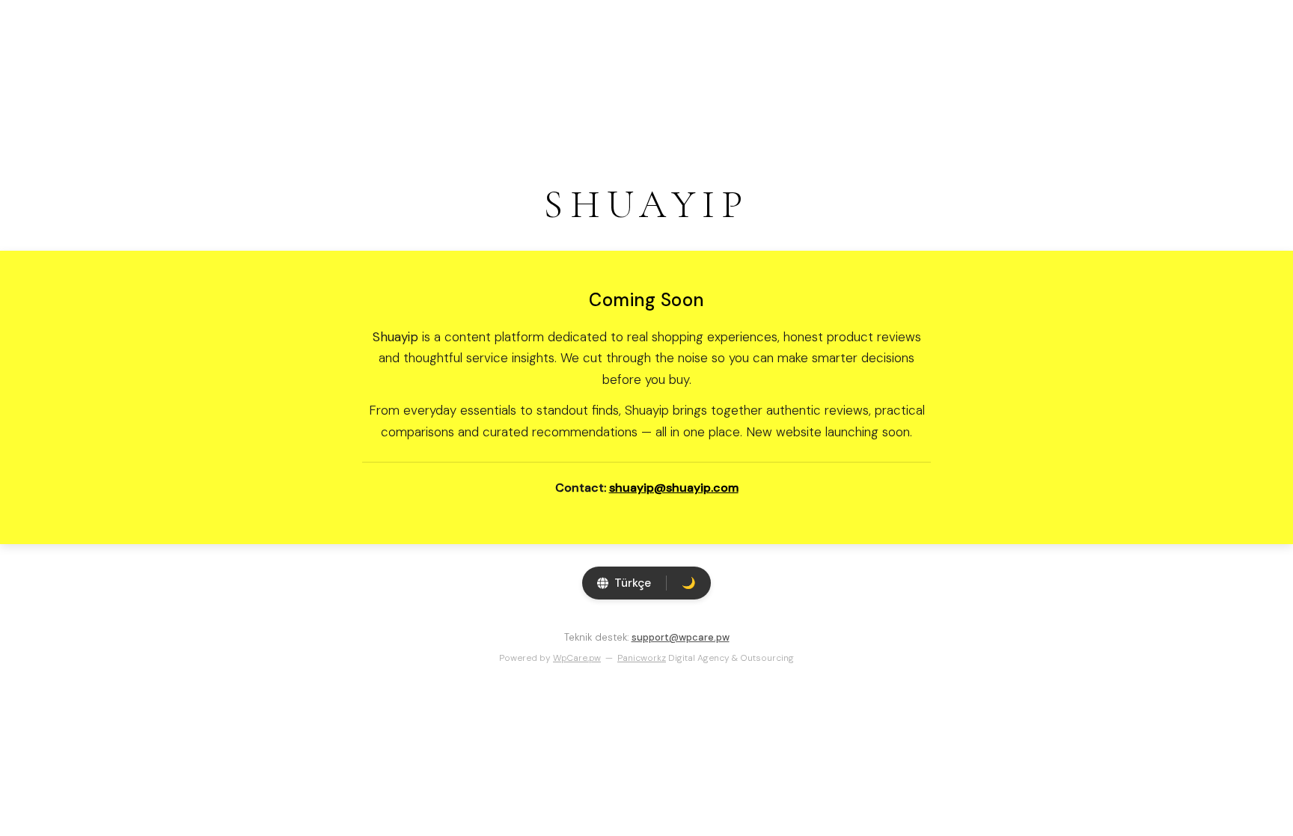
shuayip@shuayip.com (674, 487)
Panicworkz (641, 658)
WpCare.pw (577, 658)
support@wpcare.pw (681, 637)
